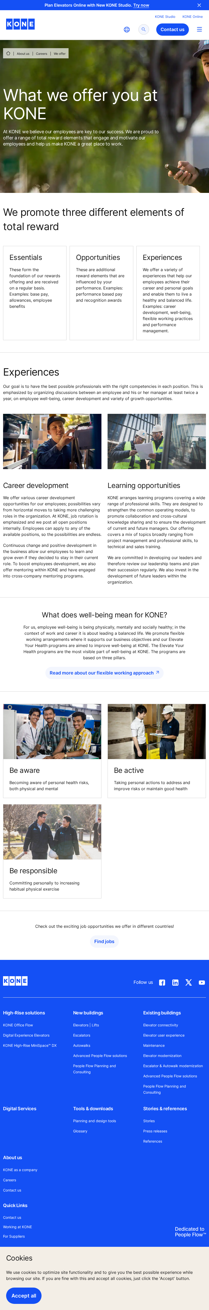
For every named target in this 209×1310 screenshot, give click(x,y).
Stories (149, 1121)
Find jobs (104, 941)
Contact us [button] (173, 29)
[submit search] (144, 29)
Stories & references (165, 1108)
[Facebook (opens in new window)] (162, 981)
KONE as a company (20, 1170)
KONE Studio (165, 17)
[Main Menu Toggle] (199, 29)
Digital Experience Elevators (26, 1035)
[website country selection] (126, 30)
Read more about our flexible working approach (102, 673)
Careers (41, 54)
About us (23, 54)
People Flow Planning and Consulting (94, 1069)
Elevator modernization (162, 1055)
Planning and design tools (94, 1121)
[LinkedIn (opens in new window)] (175, 981)
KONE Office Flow (18, 1025)
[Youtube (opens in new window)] (202, 981)
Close (199, 5)
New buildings (88, 1012)
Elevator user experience (164, 1035)
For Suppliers (14, 1236)
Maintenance (154, 1045)
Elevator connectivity (160, 1025)
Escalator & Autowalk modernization (173, 1066)
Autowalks (81, 1045)
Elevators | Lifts (86, 1025)
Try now (141, 5)
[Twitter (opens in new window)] (189, 981)
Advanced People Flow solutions (100, 1055)
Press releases (155, 1131)
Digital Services (19, 1108)
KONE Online (192, 17)
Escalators (81, 1035)
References (152, 1141)
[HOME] (8, 53)
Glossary (80, 1131)
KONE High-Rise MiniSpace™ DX (30, 1045)
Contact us (12, 1190)
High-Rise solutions (24, 1012)
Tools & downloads (93, 1108)
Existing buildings (162, 1012)
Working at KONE (17, 1227)
